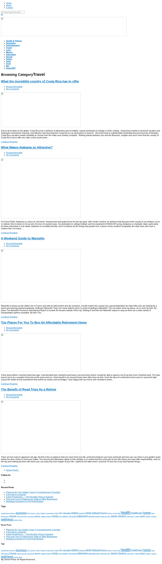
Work (20, 520)
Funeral (115, 513)
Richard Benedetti (14, 87)
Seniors (122, 516)
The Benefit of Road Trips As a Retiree (28, 389)
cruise (56, 513)
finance (104, 513)
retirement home (94, 516)
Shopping (11, 43)
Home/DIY (11, 68)
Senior (114, 516)
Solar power (130, 516)
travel (142, 516)
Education (11, 55)
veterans (153, 516)
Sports (9, 57)
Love (8, 50)
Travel (9, 48)
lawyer (37, 516)
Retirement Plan (105, 516)
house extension (22, 516)
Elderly (74, 513)
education (67, 513)
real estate (72, 516)
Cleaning (43, 513)
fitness (110, 513)
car (28, 513)
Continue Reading (9, 142)
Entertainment (13, 45)
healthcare (137, 513)
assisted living (5, 513)
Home (9, 3)
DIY (60, 513)
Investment (30, 516)
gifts (119, 513)
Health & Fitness (14, 41)
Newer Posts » (12, 470)
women (16, 520)
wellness (7, 519)
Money (9, 52)
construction (50, 513)
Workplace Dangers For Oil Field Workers (25, 501)
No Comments (12, 89)
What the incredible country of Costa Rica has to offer (40, 81)
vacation (147, 516)
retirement (82, 516)
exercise (82, 513)
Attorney (12, 513)
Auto (8, 61)
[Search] (2, 15)
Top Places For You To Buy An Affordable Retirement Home (44, 322)
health (126, 512)
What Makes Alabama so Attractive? (27, 147)
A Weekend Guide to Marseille (22, 238)
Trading (137, 516)
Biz (7, 66)
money (55, 516)
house (12, 516)
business (21, 512)
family (89, 513)
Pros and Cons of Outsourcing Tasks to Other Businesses (31, 499)
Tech (8, 64)
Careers (32, 513)
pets (60, 516)
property (65, 516)
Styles (9, 59)
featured (96, 513)
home (147, 512)
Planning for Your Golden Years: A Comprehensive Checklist (33, 492)
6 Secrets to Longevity (16, 495)
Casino (38, 513)
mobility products (46, 516)
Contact (9, 8)
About (8, 5)
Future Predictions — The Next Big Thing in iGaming (29, 497)
